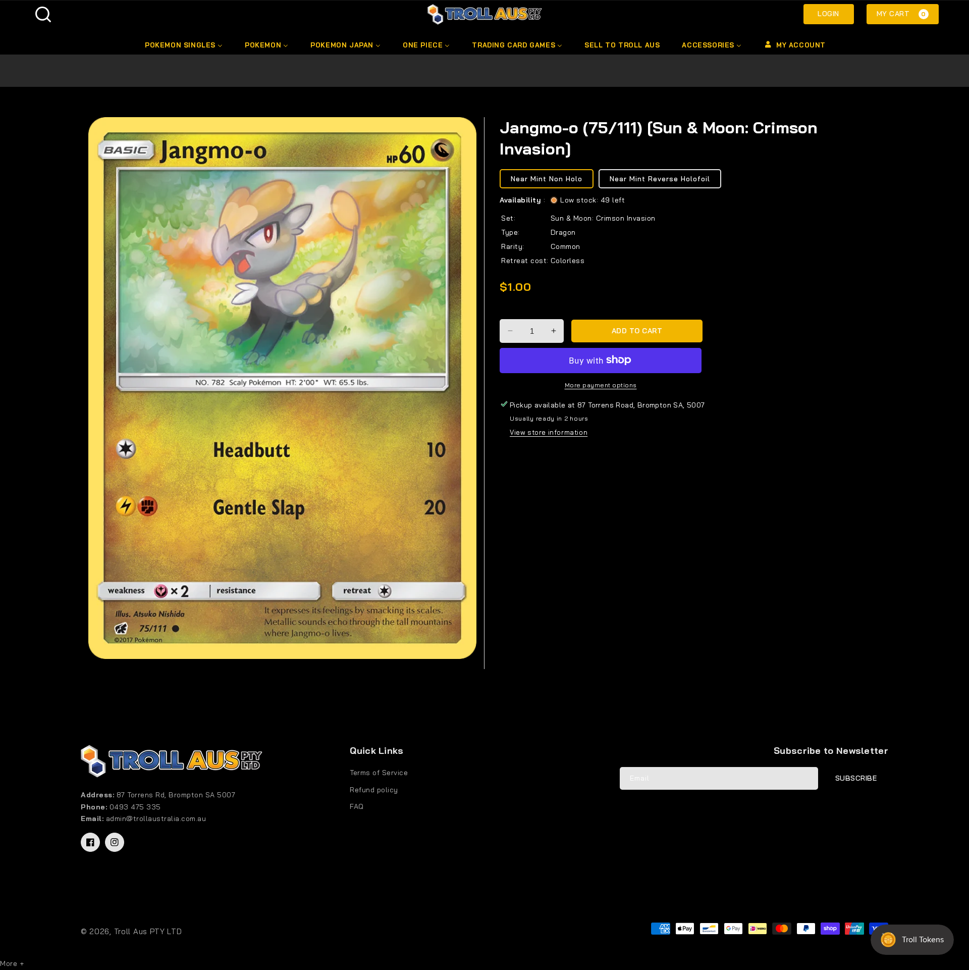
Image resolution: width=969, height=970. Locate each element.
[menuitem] (183, 45)
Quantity (516, 310)
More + (12, 963)
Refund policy (374, 789)
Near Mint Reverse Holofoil (660, 178)
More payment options (601, 384)
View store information (548, 432)
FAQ (357, 806)
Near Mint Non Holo (546, 178)
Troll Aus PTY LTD (148, 931)
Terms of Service (379, 772)
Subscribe (856, 778)
